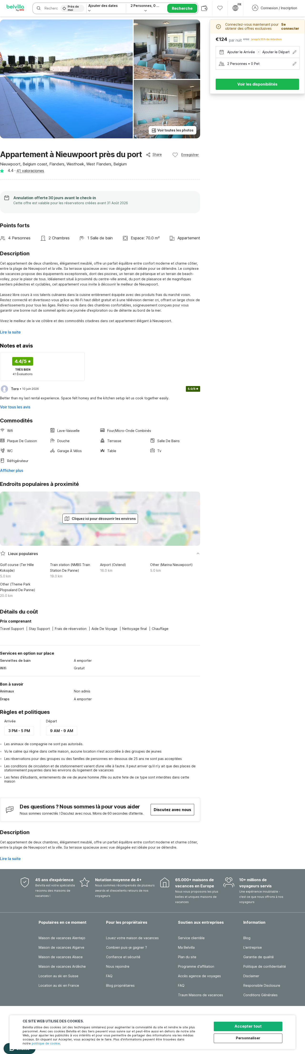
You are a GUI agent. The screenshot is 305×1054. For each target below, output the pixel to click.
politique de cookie (46, 1043)
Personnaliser (248, 1038)
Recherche (182, 8)
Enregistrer (190, 155)
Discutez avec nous (172, 809)
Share (157, 154)
